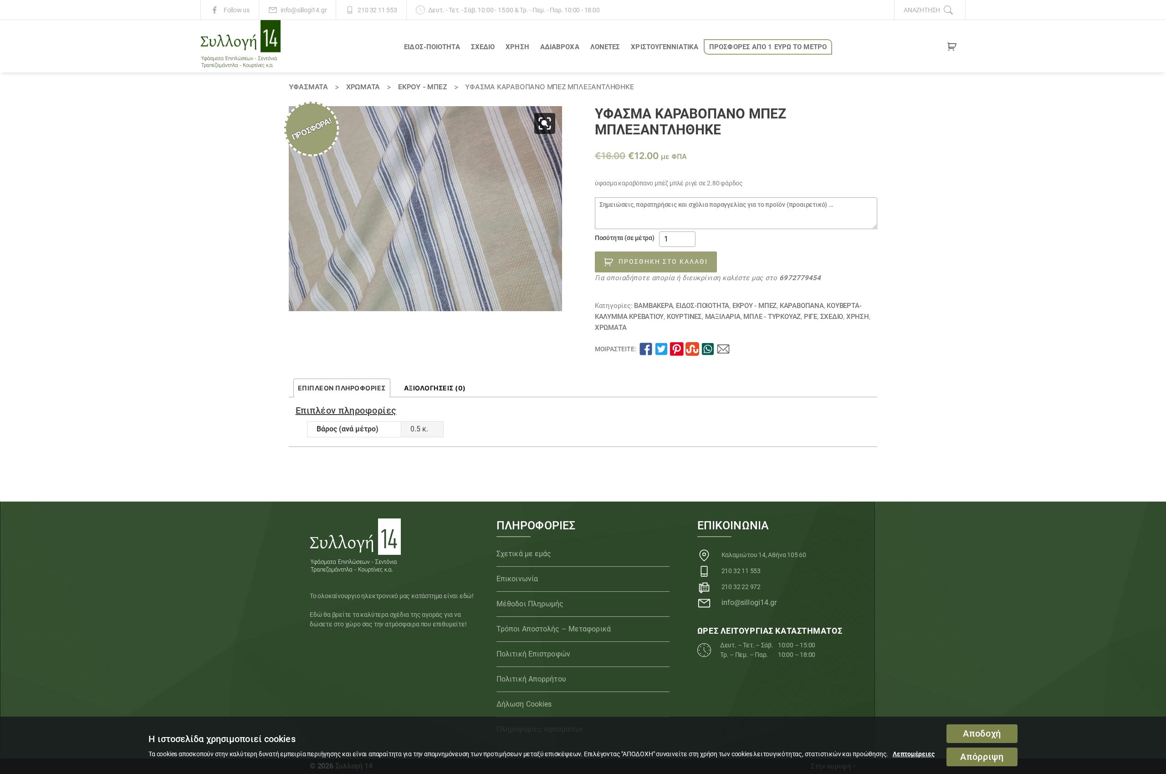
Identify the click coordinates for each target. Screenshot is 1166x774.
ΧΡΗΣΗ (517, 47)
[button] (544, 123)
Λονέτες (605, 47)
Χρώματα (363, 86)
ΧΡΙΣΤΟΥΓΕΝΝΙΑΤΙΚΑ (664, 47)
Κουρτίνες (684, 317)
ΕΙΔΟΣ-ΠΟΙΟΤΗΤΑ (432, 47)
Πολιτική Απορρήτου (531, 679)
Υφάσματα (308, 86)
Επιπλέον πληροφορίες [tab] (342, 388)
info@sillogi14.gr (304, 10)
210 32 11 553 (377, 10)
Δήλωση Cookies (524, 704)
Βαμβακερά (653, 306)
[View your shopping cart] (951, 48)
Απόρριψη (981, 757)
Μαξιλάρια (723, 317)
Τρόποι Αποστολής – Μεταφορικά (553, 629)
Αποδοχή (982, 733)
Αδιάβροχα (559, 47)
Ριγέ (810, 317)
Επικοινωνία (517, 578)
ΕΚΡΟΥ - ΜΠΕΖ (422, 86)
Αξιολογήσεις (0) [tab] (435, 388)
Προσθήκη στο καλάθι (663, 261)
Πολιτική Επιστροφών (533, 654)
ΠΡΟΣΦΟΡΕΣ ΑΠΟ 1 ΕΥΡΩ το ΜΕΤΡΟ (768, 47)
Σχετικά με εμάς (524, 553)
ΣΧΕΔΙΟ (483, 47)
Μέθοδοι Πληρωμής (530, 604)
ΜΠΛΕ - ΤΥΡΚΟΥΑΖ (772, 317)
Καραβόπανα (802, 306)
